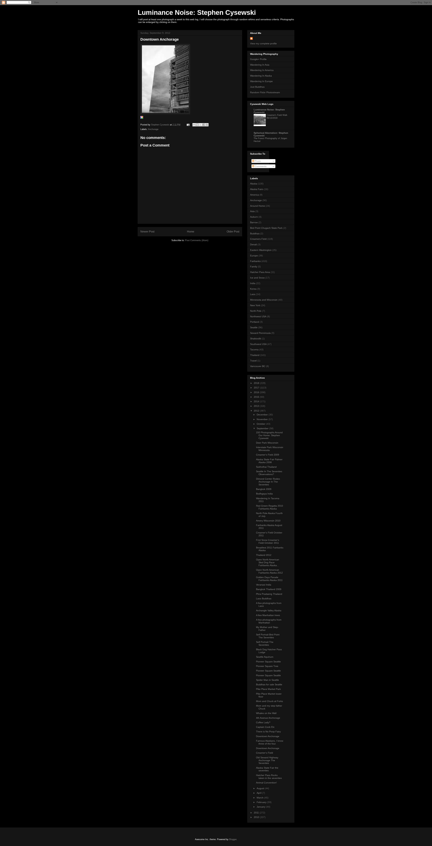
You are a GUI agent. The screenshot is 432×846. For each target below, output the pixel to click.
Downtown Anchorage (267, 736)
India (252, 283)
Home (190, 231)
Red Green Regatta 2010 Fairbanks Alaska (269, 507)
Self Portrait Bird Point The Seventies (267, 636)
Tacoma (254, 349)
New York (255, 305)
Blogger (232, 839)
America (254, 194)
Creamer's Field (264, 752)
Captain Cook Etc (265, 727)
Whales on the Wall (266, 713)
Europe (254, 255)
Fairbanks (255, 261)
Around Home (257, 206)
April (259, 793)
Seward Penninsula (260, 333)
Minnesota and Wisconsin (263, 299)
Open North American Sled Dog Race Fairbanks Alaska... (267, 562)
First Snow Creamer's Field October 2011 (267, 541)
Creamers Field (258, 239)
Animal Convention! (266, 782)
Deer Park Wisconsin (267, 442)
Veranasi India (263, 584)
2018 (257, 383)
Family (253, 266)
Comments (260, 166)
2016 (257, 392)
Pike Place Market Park (268, 689)
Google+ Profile (258, 59)
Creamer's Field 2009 (267, 454)
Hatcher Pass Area (260, 272)
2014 (257, 401)
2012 (257, 410)
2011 (257, 812)
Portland (254, 321)
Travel (253, 360)
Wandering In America (262, 70)
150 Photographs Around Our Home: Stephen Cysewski (269, 435)
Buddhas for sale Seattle (269, 684)
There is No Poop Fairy (268, 731)
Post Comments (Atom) (196, 240)
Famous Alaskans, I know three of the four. (269, 742)
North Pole (255, 311)
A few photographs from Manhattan (268, 621)
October (261, 423)
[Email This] (194, 124)
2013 (257, 406)
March (260, 797)
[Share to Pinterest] (207, 124)
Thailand (254, 355)
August (261, 788)
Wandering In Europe (261, 81)
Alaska (253, 183)
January (261, 806)
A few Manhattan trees (268, 615)
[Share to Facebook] (203, 124)
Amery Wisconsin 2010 (268, 520)
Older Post (233, 231)
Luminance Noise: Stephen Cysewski (197, 12)
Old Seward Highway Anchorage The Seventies (267, 760)
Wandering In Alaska (261, 75)
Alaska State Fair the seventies (267, 769)
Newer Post (147, 231)
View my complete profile (263, 43)
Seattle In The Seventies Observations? (269, 473)
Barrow (254, 222)
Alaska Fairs (256, 189)
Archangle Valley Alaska (268, 610)
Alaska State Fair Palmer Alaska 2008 (269, 461)
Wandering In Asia (259, 64)
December (262, 414)
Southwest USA (258, 344)
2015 (257, 397)
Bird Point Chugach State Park (266, 228)
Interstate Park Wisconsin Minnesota (269, 448)
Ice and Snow (257, 277)
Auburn (254, 216)
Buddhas (255, 233)
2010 (257, 817)
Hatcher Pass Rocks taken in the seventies (269, 776)
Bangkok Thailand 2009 (268, 589)
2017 (257, 387)
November (262, 419)
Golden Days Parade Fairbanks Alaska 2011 (269, 578)
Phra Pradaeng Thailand (269, 594)
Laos (252, 294)
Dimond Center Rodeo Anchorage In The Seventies (268, 481)
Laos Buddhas (263, 598)
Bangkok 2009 (263, 489)
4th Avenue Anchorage (268, 718)
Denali (253, 244)
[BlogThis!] (197, 124)
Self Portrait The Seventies (264, 643)
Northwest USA (258, 316)
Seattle (254, 327)
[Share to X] (200, 124)
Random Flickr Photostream (265, 92)
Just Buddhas (257, 86)
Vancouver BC (257, 366)
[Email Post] (187, 124)
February (262, 802)
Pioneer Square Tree (267, 666)
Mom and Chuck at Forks (269, 701)
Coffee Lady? (263, 722)
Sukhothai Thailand (266, 466)
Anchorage (153, 129)
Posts (257, 161)
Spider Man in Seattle (267, 680)
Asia (252, 211)
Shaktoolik (255, 338)
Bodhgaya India (264, 493)
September (263, 428)
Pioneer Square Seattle (268, 661)
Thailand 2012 (263, 555)
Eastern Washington (261, 250)
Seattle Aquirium (264, 656)
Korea (253, 288)
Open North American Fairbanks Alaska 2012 (269, 571)
